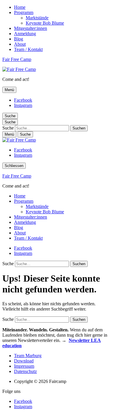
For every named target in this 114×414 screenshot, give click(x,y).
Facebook (23, 100)
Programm (23, 12)
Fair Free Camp (16, 59)
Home (19, 7)
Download (24, 360)
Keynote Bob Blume (45, 23)
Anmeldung (25, 33)
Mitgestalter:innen (30, 28)
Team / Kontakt (28, 49)
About (20, 44)
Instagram (23, 105)
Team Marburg (28, 355)
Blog (18, 38)
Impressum (24, 366)
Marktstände (37, 17)
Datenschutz (25, 371)
